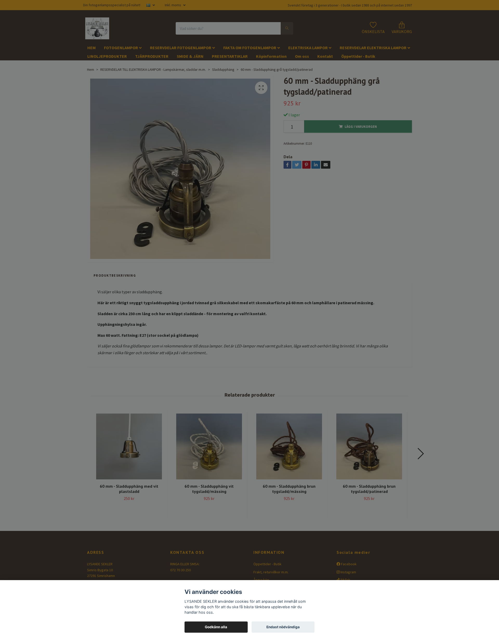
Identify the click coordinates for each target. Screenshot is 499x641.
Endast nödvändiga (283, 627)
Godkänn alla (216, 627)
